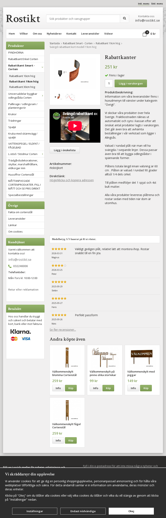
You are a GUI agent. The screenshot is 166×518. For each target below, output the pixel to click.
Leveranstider (90, 33)
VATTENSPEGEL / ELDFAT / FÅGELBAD (23, 145)
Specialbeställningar (20, 195)
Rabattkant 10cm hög (22, 76)
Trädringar (14, 120)
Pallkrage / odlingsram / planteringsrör (22, 106)
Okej (131, 511)
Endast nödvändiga (83, 511)
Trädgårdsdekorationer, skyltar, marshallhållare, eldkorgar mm (23, 164)
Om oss (37, 33)
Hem (12, 33)
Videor (108, 33)
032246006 (20, 266)
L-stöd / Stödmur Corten (22, 154)
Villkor (24, 33)
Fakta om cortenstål (20, 212)
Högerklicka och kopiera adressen (72, 180)
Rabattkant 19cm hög (24, 81)
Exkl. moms (157, 3)
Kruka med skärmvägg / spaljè (22, 135)
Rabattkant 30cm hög (22, 87)
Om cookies (15, 231)
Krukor (12, 114)
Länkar (12, 225)
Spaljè (12, 127)
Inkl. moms (143, 3)
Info (58, 388)
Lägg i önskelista (65, 150)
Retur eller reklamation (23, 289)
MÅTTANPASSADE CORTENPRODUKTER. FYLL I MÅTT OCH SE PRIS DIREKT (24, 184)
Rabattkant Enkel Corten (23, 59)
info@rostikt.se (19, 259)
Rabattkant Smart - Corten (21, 67)
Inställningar (35, 511)
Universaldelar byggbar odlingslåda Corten (22, 95)
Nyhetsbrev (54, 33)
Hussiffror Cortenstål (21, 174)
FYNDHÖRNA (15, 52)
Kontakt (71, 33)
